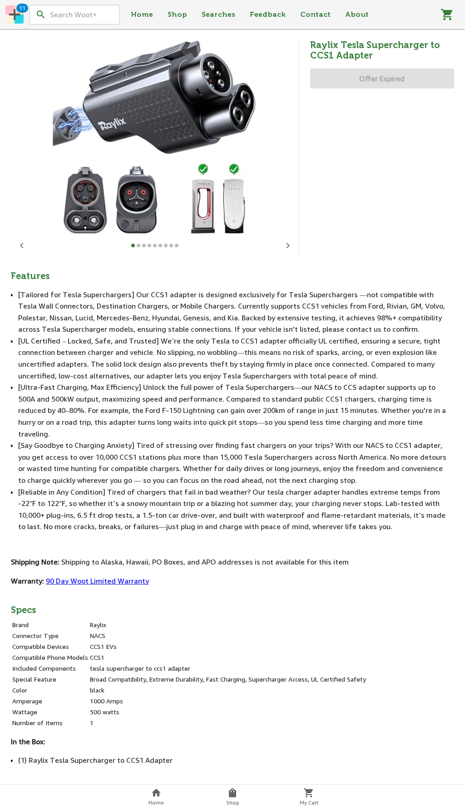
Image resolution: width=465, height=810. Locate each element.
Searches (218, 14)
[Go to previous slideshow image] (22, 245)
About (357, 14)
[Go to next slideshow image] (288, 245)
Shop (177, 14)
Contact (315, 14)
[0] (447, 14)
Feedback (268, 14)
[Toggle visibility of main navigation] (14, 14)
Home (142, 14)
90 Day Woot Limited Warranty (97, 580)
